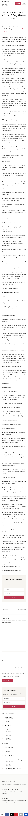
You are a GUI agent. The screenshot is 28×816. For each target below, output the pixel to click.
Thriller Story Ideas (5, 802)
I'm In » (14, 597)
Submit (18, 3)
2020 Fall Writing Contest (10, 21)
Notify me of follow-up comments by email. (13, 673)
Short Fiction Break (5, 2)
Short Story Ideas (5, 800)
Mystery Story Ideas (12, 800)
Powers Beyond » (22, 609)
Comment (4, 626)
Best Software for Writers (9, 784)
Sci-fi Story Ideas (21, 802)
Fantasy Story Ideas (13, 802)
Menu (24, 3)
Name (3, 647)
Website (3, 661)
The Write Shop (12, 781)
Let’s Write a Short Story (6, 783)
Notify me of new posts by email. (11, 676)
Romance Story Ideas (21, 800)
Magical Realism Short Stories (16, 791)
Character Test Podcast (16, 783)
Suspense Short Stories (6, 791)
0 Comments (23, 21)
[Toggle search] (13, 3)
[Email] (21, 814)
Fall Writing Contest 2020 (15, 20)
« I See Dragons (5, 609)
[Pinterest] (16, 814)
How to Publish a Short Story (20, 784)
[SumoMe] (26, 814)
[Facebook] (7, 814)
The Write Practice (5, 781)
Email (3, 654)
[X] (12, 814)
